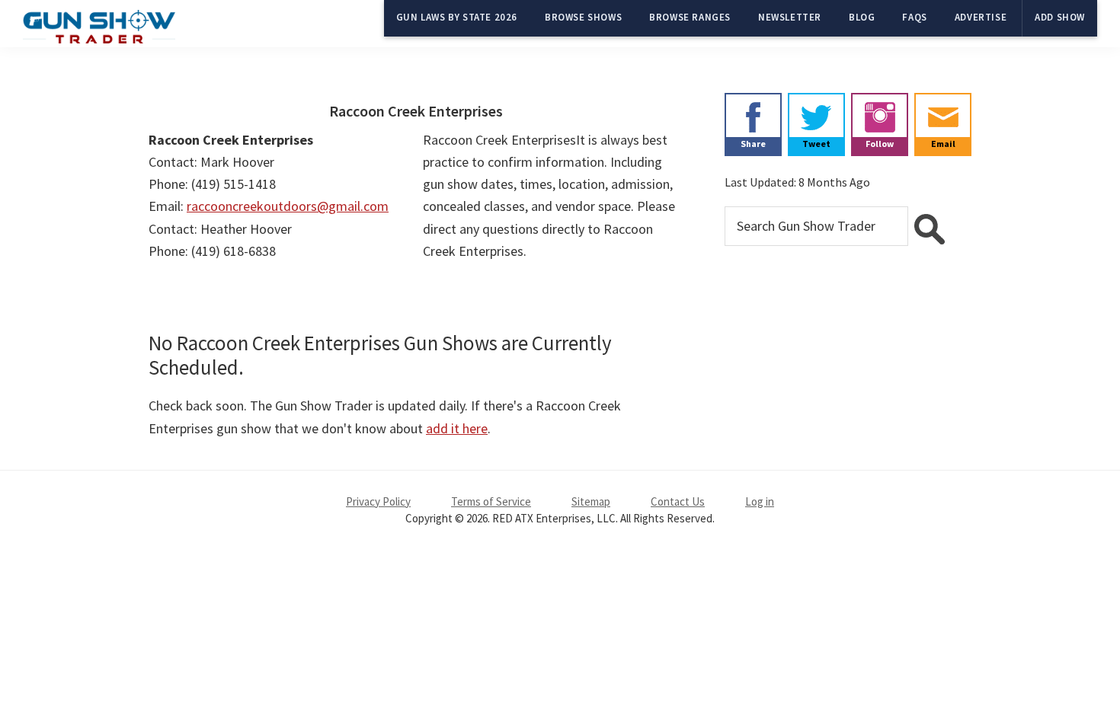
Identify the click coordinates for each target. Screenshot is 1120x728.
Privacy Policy (378, 501)
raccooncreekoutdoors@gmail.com (288, 206)
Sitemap (590, 501)
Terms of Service (491, 501)
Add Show (1060, 17)
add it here (457, 428)
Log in (759, 501)
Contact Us (678, 501)
